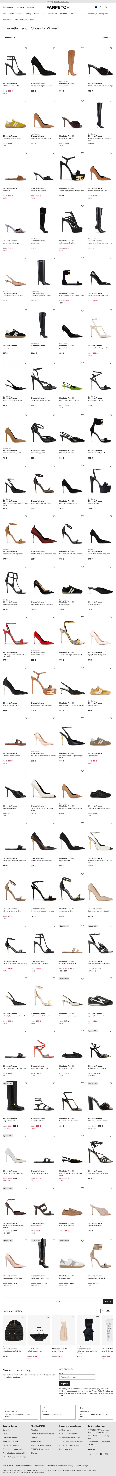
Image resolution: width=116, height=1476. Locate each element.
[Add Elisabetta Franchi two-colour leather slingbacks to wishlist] (82, 978)
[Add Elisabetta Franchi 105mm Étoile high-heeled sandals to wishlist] (82, 617)
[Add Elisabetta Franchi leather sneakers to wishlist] (82, 1240)
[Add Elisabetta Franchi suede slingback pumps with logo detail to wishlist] (82, 1135)
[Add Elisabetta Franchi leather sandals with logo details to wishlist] (54, 465)
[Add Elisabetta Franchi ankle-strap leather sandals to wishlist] (25, 873)
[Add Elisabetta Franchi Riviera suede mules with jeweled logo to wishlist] (110, 48)
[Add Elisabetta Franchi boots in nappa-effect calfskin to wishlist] (54, 257)
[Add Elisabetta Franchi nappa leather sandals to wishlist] (82, 100)
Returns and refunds (10, 1441)
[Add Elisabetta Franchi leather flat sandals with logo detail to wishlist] (25, 823)
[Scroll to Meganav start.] (77, 13)
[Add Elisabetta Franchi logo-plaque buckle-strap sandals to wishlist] (82, 516)
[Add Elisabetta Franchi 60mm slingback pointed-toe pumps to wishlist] (82, 667)
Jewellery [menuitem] (63, 13)
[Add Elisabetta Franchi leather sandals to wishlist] (54, 1188)
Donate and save (65, 1449)
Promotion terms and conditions (15, 1453)
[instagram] (90, 1454)
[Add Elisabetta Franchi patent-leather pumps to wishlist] (82, 310)
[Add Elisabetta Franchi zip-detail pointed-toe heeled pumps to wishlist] (54, 718)
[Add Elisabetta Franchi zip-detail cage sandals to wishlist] (25, 566)
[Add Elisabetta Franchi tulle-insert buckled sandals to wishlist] (54, 926)
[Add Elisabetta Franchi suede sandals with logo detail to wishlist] (25, 516)
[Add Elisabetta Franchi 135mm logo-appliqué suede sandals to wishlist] (82, 153)
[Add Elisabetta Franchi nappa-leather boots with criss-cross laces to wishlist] (110, 205)
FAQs (44, 1411)
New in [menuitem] (11, 13)
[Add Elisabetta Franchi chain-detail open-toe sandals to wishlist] (110, 1135)
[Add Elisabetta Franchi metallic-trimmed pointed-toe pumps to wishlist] (54, 516)
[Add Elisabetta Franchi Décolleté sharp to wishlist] (82, 823)
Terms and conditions (24, 1465)
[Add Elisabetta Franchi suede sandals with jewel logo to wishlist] (110, 415)
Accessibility (39, 1465)
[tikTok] (95, 1454)
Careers (34, 1437)
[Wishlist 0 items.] (105, 7)
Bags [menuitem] (43, 13)
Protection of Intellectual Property (60, 1465)
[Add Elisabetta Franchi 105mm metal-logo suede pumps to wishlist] (54, 48)
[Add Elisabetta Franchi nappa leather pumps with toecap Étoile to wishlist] (54, 770)
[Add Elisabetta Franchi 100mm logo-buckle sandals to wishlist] (110, 1083)
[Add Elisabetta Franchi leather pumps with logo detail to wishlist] (110, 257)
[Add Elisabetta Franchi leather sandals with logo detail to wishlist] (110, 310)
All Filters (8, 37)
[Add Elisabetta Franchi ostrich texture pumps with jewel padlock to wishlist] (25, 1188)
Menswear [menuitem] (20, 7)
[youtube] (106, 1454)
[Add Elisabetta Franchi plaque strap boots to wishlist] (25, 1083)
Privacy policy (8, 1465)
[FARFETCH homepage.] (58, 7)
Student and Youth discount (70, 1445)
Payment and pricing (11, 1445)
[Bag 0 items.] (110, 7)
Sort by (105, 37)
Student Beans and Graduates (71, 1441)
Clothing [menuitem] (28, 13)
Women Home (7, 19)
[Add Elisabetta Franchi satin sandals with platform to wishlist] (82, 205)
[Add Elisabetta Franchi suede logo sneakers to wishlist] (25, 310)
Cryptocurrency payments (13, 1449)
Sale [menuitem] (4, 13)
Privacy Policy (97, 1391)
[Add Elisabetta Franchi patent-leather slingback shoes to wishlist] (25, 362)
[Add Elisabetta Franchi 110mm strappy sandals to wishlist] (54, 415)
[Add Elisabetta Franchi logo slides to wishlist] (25, 153)
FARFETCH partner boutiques (42, 1434)
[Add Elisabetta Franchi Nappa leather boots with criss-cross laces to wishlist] (110, 100)
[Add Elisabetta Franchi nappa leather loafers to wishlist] (82, 1030)
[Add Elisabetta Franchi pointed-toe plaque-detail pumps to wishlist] (82, 770)
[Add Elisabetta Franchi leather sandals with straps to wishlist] (54, 1030)
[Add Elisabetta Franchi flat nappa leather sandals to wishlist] (25, 718)
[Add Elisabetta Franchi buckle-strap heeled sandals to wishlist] (54, 362)
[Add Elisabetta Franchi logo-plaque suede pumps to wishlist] (82, 465)
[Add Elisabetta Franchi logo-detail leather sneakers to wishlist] (25, 100)
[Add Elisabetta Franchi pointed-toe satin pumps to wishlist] (25, 667)
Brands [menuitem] (19, 13)
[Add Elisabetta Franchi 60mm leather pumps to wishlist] (82, 415)
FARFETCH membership (68, 1434)
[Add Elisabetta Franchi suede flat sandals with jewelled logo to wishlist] (82, 257)
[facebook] (101, 1454)
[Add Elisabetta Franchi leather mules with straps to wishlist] (54, 153)
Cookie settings (82, 1465)
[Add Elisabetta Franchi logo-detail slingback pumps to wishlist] (82, 362)
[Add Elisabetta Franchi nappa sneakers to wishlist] (82, 566)
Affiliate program (65, 1430)
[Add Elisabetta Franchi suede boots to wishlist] (82, 48)
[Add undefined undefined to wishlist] (23, 1317)
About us (34, 1430)
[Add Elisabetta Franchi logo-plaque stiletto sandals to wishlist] (82, 1083)
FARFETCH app (37, 1441)
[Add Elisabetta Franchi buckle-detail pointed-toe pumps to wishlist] (110, 516)
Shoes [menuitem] (36, 13)
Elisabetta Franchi (21, 19)
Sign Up (64, 1384)
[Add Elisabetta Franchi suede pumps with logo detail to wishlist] (54, 100)
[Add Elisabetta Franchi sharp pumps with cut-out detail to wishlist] (54, 823)
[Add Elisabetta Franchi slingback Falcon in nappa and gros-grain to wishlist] (82, 718)
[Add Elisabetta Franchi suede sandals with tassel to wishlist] (110, 362)
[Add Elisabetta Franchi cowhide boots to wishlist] (54, 310)
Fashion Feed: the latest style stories (99, 1443)
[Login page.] (100, 7)
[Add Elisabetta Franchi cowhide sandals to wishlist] (110, 465)
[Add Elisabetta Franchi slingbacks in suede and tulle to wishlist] (110, 1030)
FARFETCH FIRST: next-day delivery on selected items (98, 1431)
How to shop (11, 1411)
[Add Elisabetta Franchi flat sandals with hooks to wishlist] (54, 1083)
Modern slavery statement (41, 1445)
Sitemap (34, 1453)
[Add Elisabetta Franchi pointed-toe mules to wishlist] (110, 566)
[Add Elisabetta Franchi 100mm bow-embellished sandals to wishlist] (110, 926)
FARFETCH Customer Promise (14, 1457)
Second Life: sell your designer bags (99, 1437)
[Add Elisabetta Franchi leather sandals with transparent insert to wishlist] (25, 926)
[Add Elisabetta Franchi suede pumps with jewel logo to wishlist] (25, 1240)
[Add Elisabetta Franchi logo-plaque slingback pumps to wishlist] (25, 257)
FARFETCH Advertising (40, 1449)
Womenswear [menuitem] (8, 7)
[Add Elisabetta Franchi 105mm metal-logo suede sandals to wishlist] (54, 873)
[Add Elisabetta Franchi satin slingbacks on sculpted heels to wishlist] (25, 978)
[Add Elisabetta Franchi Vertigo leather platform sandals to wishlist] (54, 667)
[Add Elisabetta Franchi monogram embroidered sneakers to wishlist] (110, 770)
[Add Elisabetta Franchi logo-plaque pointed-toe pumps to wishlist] (54, 566)
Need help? (85, 1411)
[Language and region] (95, 7)
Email (61, 1373)
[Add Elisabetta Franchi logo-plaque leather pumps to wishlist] (110, 617)
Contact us (7, 1430)
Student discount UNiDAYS (69, 1437)
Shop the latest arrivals (61, 1)
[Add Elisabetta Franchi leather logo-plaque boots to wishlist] (54, 1240)
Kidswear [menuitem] (30, 7)
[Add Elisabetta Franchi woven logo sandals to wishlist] (82, 873)
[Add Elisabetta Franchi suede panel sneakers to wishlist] (82, 1188)
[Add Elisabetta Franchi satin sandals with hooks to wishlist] (25, 48)
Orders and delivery (10, 1437)
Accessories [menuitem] (52, 13)
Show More (106, 1311)
